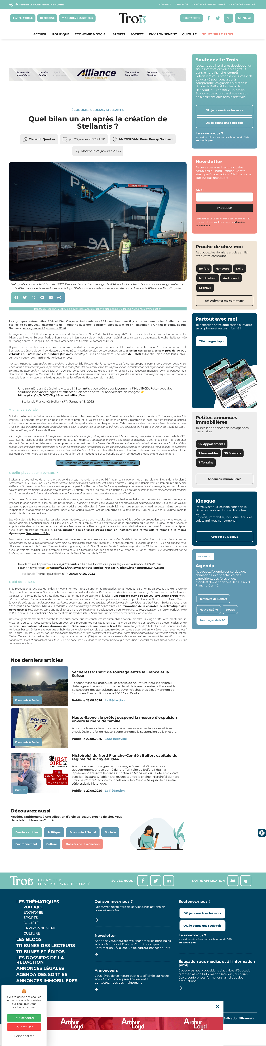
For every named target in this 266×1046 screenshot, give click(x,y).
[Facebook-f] (209, 18)
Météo (24, 993)
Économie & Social (91, 34)
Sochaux (166, 139)
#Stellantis (81, 388)
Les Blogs (29, 939)
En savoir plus (204, 140)
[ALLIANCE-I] (98, 95)
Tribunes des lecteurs (45, 945)
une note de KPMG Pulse (132, 354)
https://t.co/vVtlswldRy (67, 567)
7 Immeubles (208, 453)
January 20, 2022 (82, 573)
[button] (16, 297)
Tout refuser (24, 1027)
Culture (189, 34)
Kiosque (26, 987)
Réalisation (237, 1018)
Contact (165, 4)
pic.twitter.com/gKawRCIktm (142, 567)
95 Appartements (212, 444)
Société (137, 34)
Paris (144, 139)
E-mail (200, 190)
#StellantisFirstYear (71, 395)
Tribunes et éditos (40, 952)
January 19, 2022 (81, 401)
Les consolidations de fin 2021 (146, 595)
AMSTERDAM (129, 139)
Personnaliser (24, 1036)
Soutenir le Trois (217, 34)
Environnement (163, 34)
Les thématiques (37, 902)
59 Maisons (232, 453)
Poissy (154, 139)
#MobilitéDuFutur (145, 388)
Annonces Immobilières (208, 4)
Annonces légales (242, 4)
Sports (119, 34)
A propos (181, 4)
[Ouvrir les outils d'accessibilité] (262, 833)
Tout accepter (24, 1018)
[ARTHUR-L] (133, 1023)
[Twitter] (218, 18)
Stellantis (115, 110)
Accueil (40, 34)
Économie (33, 912)
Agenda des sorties (41, 974)
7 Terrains (206, 462)
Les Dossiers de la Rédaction (40, 960)
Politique (60, 34)
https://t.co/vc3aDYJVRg (36, 395)
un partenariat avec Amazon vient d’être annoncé (69, 626)
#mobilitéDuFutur (147, 564)
